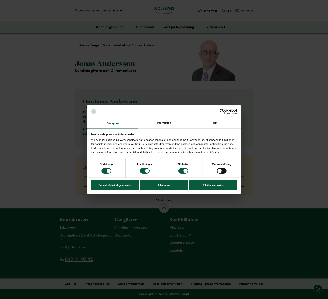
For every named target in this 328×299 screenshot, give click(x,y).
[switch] (145, 171)
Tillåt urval (164, 185)
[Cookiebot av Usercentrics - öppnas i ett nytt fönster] (222, 111)
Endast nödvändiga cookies (114, 185)
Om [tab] (215, 122)
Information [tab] (164, 122)
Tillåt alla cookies (213, 185)
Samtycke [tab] (113, 123)
